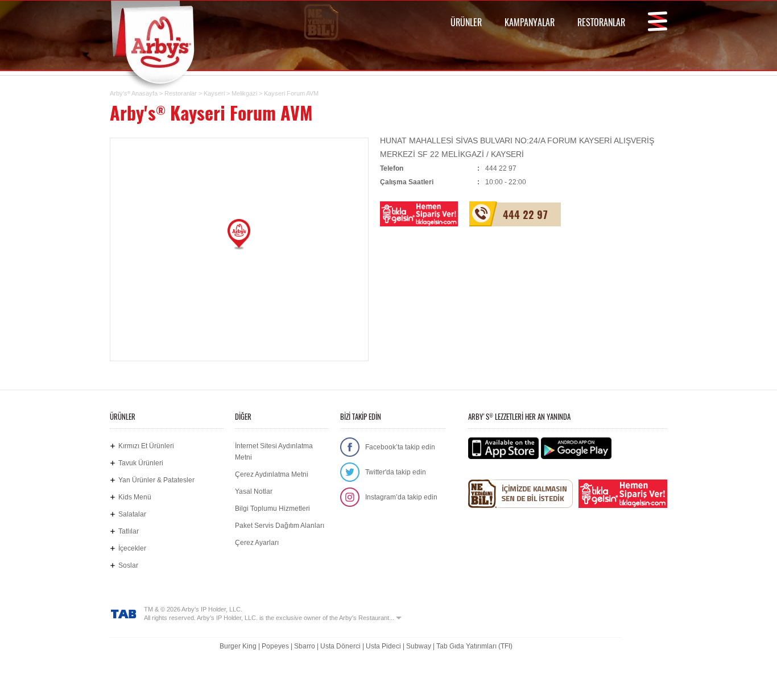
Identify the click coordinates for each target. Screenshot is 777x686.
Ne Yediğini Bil (520, 494)
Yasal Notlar (253, 491)
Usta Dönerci (340, 646)
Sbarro (304, 646)
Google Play (576, 448)
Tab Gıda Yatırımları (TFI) (474, 646)
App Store (503, 448)
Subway (418, 646)
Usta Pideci (383, 646)
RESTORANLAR (601, 22)
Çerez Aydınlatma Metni (271, 474)
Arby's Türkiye (161, 42)
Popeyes (275, 646)
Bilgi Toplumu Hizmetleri (272, 509)
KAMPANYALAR (530, 22)
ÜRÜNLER (466, 22)
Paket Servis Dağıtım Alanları (279, 526)
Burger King (238, 646)
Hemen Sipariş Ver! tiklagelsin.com (622, 494)
